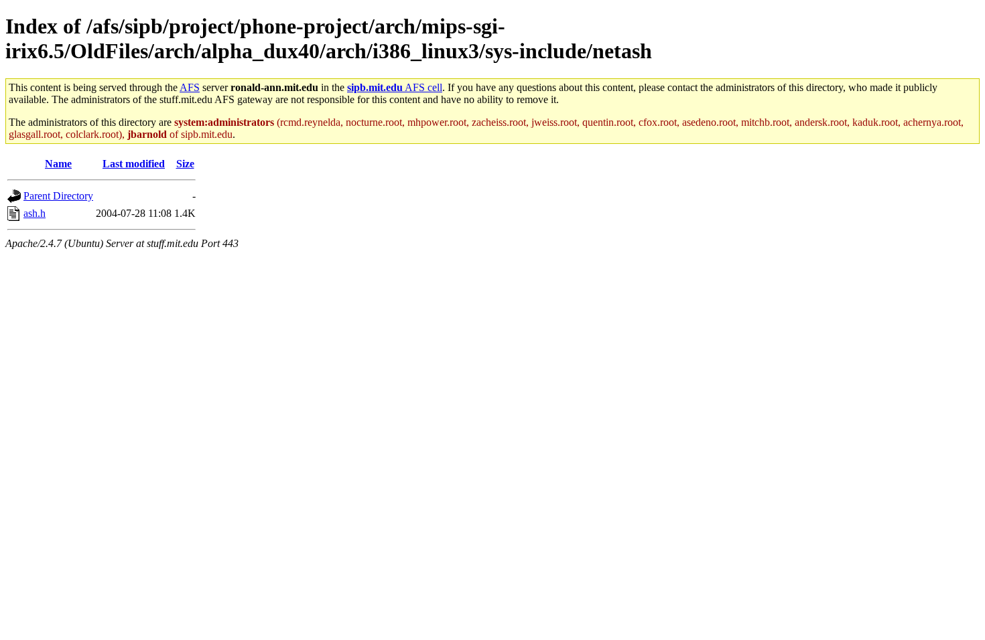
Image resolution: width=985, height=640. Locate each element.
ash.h (34, 213)
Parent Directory (58, 196)
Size (185, 163)
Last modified (134, 163)
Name (58, 163)
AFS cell (394, 87)
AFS (190, 87)
